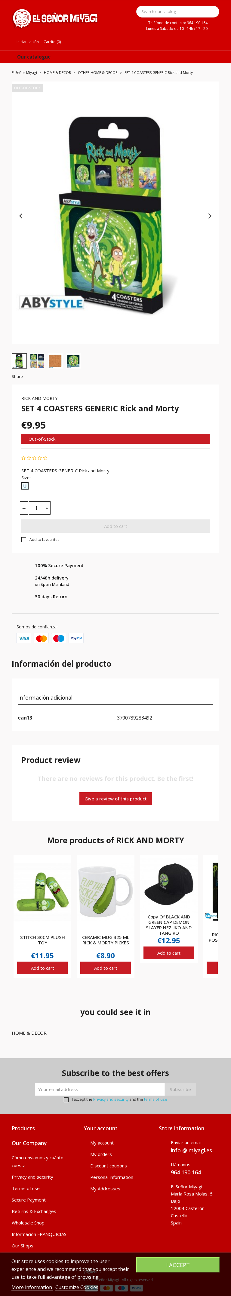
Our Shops (22, 1246)
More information (32, 1287)
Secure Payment (29, 1200)
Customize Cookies (76, 1287)
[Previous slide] (21, 216)
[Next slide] (209, 216)
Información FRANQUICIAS (39, 1234)
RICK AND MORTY (39, 398)
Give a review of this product (116, 799)
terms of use (155, 1099)
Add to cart (115, 526)
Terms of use (26, 1188)
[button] (19, 361)
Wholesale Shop (28, 1223)
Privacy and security (110, 1099)
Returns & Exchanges (34, 1211)
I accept (178, 1265)
